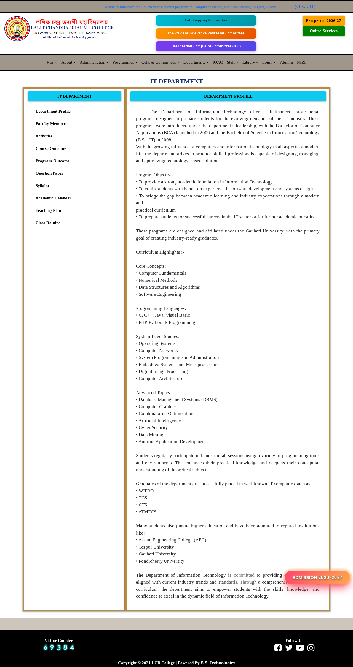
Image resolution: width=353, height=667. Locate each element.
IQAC (218, 62)
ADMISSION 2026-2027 (318, 577)
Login (267, 62)
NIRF (301, 62)
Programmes (123, 62)
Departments (194, 62)
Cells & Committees (158, 62)
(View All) (305, 7)
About (66, 62)
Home (52, 62)
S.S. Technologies (218, 662)
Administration (92, 62)
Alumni (286, 62)
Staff (231, 62)
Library (248, 62)
